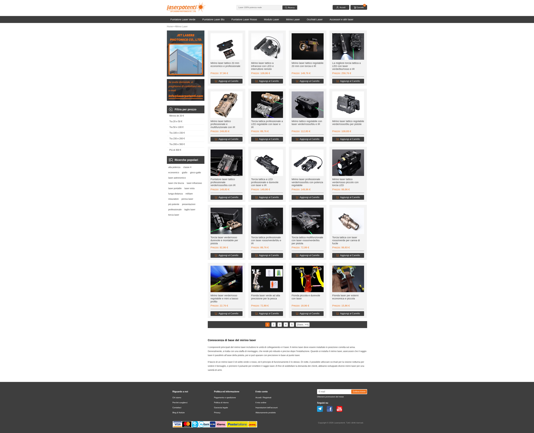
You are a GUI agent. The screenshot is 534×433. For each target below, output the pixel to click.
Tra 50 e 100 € (176, 127)
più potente (173, 204)
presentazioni (188, 204)
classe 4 (187, 167)
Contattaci (176, 407)
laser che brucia (176, 183)
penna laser (187, 199)
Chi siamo (176, 397)
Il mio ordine (260, 402)
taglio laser (189, 209)
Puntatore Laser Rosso (244, 19)
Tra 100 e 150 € (177, 133)
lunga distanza (175, 193)
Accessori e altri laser (341, 19)
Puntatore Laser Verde (182, 19)
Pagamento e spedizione (225, 397)
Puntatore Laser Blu (213, 19)
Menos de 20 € (176, 116)
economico (173, 172)
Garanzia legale (221, 407)
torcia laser (173, 215)
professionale (175, 209)
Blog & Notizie (178, 412)
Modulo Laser (271, 19)
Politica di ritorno (221, 402)
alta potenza (174, 167)
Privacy (217, 412)
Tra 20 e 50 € (175, 121)
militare (189, 193)
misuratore (173, 199)
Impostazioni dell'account (266, 407)
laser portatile (175, 188)
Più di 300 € (175, 150)
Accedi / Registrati (263, 397)
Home (170, 26)
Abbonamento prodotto (265, 412)
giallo (184, 172)
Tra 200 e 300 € (177, 144)
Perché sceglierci (179, 402)
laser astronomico (177, 178)
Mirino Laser (293, 19)
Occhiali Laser (315, 19)
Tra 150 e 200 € (177, 138)
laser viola (189, 188)
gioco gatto (195, 172)
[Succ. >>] (302, 324)
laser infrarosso (194, 183)
